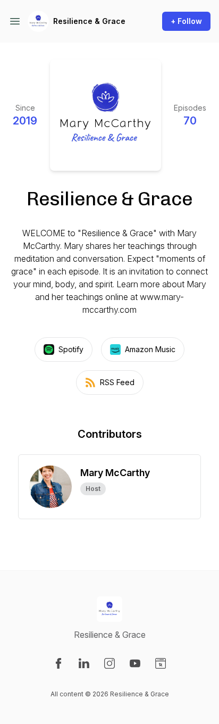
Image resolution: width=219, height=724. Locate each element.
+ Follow (186, 21)
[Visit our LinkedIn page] (84, 663)
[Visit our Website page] (160, 663)
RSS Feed (117, 382)
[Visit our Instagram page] (109, 663)
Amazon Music (150, 349)
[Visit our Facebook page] (58, 663)
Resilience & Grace (89, 21)
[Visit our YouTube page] (135, 663)
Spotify (70, 349)
